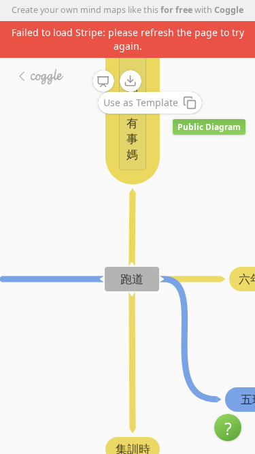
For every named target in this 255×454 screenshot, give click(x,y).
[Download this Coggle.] (130, 81)
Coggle (228, 10)
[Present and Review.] (103, 82)
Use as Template (140, 102)
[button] (227, 427)
